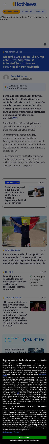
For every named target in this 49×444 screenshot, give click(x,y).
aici (18, 393)
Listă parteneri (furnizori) (11, 432)
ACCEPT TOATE (24, 437)
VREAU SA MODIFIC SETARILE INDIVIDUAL (24, 440)
